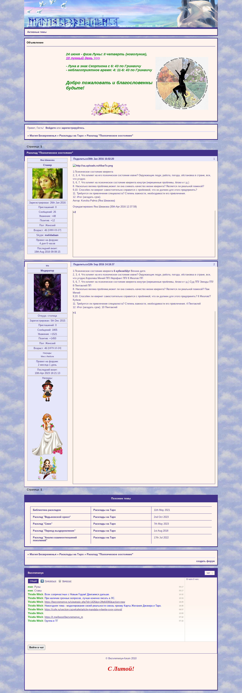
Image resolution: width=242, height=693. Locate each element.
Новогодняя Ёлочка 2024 (55, 25)
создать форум (205, 561)
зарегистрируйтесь (72, 127)
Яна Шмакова (47, 160)
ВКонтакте (145, 25)
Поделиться (80, 158)
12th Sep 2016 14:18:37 (101, 264)
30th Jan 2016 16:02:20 (101, 158)
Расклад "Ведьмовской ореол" (52, 517)
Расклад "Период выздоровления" (54, 530)
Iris (47, 265)
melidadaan (51, 235)
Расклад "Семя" (42, 523)
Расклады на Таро (71, 135)
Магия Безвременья (43, 135)
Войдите (51, 127)
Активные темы (37, 32)
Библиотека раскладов (47, 510)
